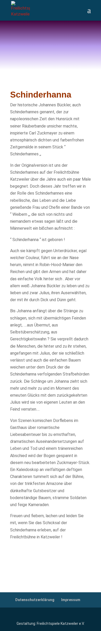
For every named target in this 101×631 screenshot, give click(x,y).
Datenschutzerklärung (34, 600)
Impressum (70, 600)
